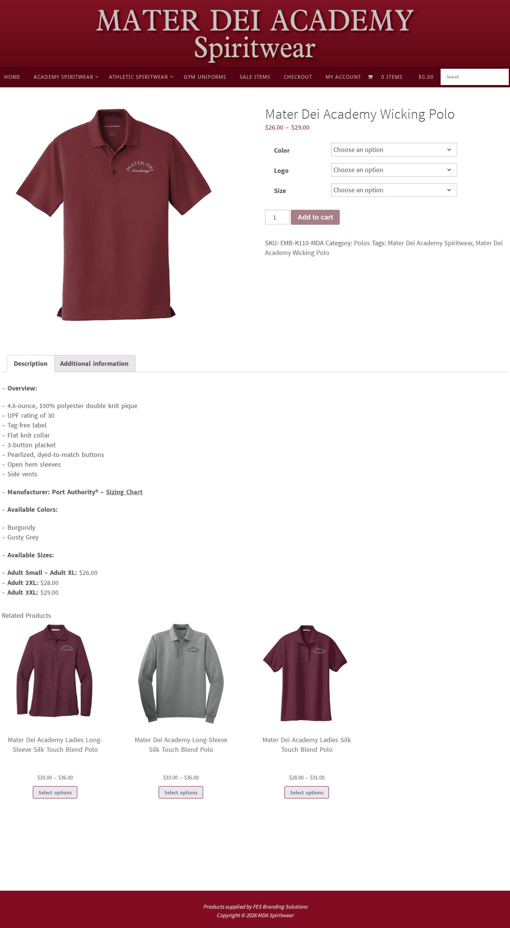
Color (282, 150)
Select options (55, 792)
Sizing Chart (124, 492)
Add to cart (315, 217)
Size (280, 190)
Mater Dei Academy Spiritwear (430, 243)
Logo (281, 170)
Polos (362, 243)
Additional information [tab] (94, 363)
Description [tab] (30, 363)
